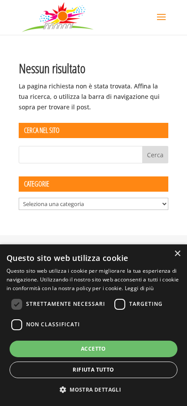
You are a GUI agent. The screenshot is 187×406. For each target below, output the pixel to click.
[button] (93, 390)
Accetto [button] (93, 348)
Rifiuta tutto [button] (93, 369)
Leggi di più (139, 288)
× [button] (177, 253)
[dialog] (93, 325)
